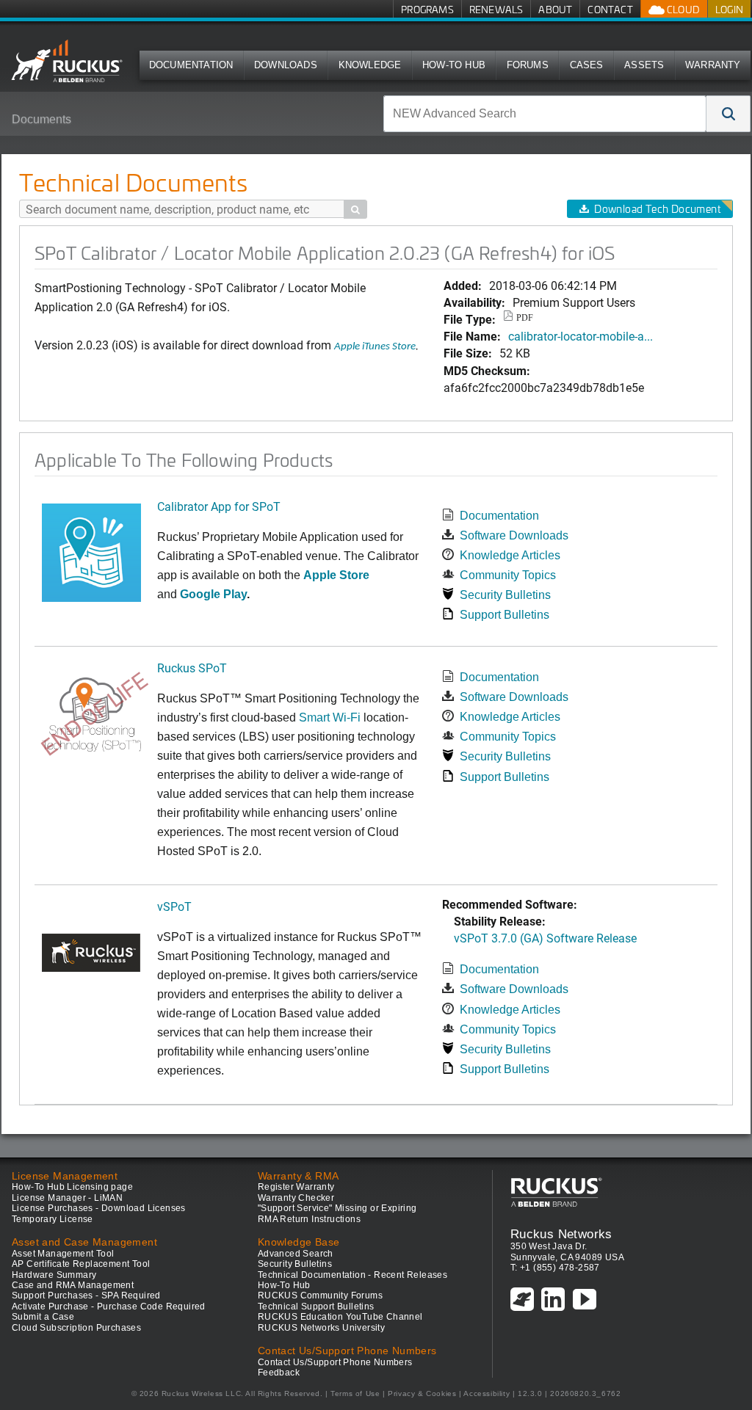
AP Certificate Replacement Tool (81, 1264)
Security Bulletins (505, 595)
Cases (587, 64)
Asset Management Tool (63, 1254)
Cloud (682, 9)
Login (729, 9)
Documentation (191, 64)
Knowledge (370, 64)
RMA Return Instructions (309, 1219)
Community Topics (508, 575)
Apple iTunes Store (375, 346)
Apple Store (336, 575)
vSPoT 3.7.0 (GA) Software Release (545, 937)
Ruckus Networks (561, 1233)
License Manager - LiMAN (67, 1198)
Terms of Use (355, 1393)
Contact (610, 9)
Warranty (713, 64)
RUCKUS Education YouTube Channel (340, 1317)
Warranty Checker (296, 1198)
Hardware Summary (54, 1275)
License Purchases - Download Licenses (99, 1208)
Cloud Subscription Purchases (76, 1328)
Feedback (279, 1372)
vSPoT (174, 906)
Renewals (496, 9)
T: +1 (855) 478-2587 (555, 1267)
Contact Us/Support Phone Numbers (335, 1362)
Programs (427, 9)
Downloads (285, 64)
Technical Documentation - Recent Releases (352, 1275)
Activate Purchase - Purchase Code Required (109, 1306)
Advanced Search (295, 1254)
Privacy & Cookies (422, 1393)
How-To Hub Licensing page (72, 1187)
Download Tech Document (657, 209)
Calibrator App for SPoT (219, 506)
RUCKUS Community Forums (320, 1295)
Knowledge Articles (510, 555)
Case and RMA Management (73, 1285)
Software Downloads (514, 535)
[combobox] (544, 113)
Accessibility (486, 1393)
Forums (528, 64)
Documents (41, 119)
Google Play (213, 594)
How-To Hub (453, 64)
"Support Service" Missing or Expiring (337, 1208)
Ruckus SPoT (192, 667)
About (555, 9)
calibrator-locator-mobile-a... (580, 336)
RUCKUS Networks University (321, 1328)
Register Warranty (296, 1187)
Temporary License (52, 1219)
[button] (728, 113)
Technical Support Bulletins (316, 1306)
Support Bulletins (504, 614)
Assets (644, 64)
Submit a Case (43, 1317)
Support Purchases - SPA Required (86, 1295)
